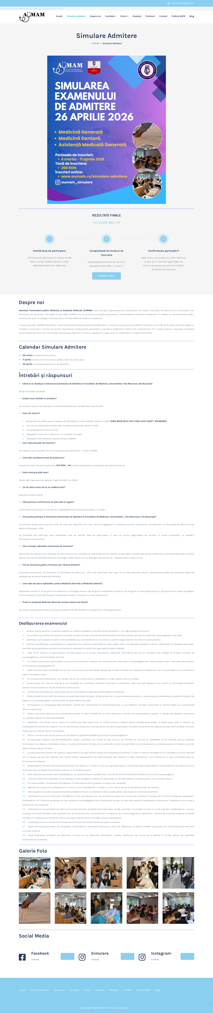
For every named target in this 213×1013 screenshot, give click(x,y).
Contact (163, 16)
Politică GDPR (178, 16)
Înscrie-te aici (106, 276)
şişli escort (57, 8)
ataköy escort (25, 8)
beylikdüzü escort (9, 8)
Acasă (59, 16)
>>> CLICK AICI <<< (106, 223)
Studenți (137, 16)
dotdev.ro (125, 1007)
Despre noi (95, 16)
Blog (192, 16)
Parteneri (150, 16)
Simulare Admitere (76, 16)
